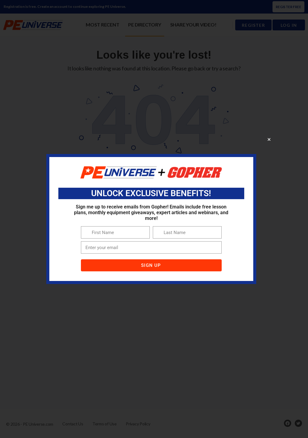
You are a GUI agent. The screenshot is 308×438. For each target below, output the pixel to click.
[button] (269, 139)
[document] (154, 219)
